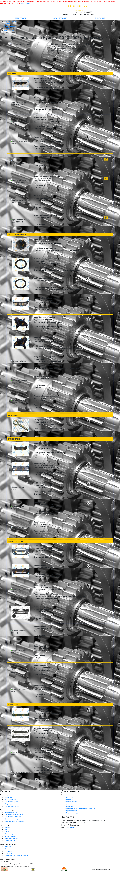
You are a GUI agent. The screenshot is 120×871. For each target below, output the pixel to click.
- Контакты (69, 797)
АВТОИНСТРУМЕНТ (60, 18)
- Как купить (69, 799)
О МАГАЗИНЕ (100, 18)
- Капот (6, 829)
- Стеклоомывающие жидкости (15, 819)
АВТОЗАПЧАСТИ (20, 18)
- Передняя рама (10, 841)
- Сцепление (8, 797)
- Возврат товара (71, 813)
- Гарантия (69, 806)
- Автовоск (8, 847)
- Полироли (8, 851)
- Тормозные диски (11, 802)
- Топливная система (11, 806)
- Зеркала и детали (11, 838)
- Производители (71, 811)
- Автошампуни (9, 849)
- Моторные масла (11, 812)
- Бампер (7, 827)
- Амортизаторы (10, 799)
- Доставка (69, 804)
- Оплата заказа (71, 802)
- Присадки (8, 853)
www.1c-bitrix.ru (26, 3)
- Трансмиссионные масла (13, 814)
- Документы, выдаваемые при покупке (80, 808)
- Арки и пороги (10, 834)
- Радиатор (8, 804)
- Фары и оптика (10, 836)
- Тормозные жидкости (12, 817)
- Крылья (7, 832)
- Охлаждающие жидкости (14, 821)
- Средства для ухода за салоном (16, 856)
